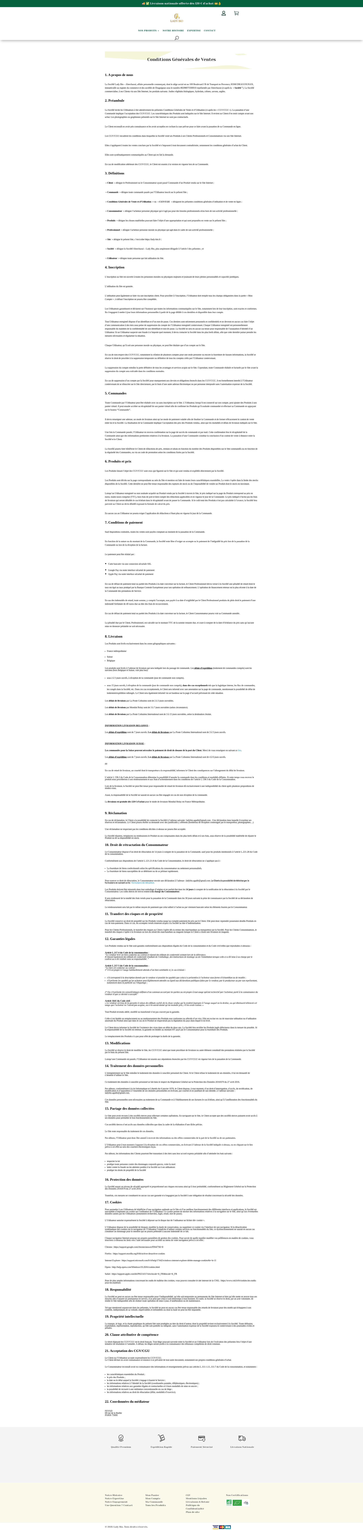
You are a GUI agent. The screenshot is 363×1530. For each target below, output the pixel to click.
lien (239, 750)
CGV (188, 1495)
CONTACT (210, 30)
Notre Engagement (116, 1502)
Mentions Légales (196, 1498)
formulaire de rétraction (143, 883)
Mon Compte (152, 1498)
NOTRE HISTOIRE (173, 30)
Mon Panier (152, 1495)
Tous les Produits (155, 1505)
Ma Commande (154, 1502)
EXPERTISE (194, 30)
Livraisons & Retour (197, 1502)
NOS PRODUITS (147, 30)
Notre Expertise (114, 1498)
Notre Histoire (113, 1495)
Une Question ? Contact (119, 1505)
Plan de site (193, 1512)
